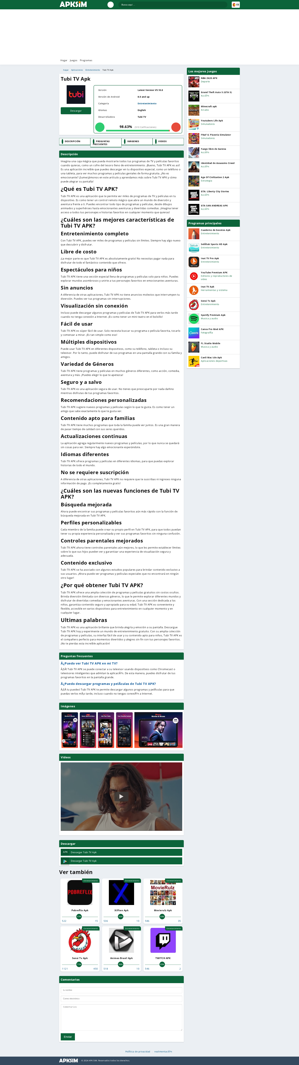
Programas (86, 60)
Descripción (72, 141)
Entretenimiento (92, 70)
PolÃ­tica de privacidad (137, 1052)
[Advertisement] (149, 33)
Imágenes (133, 141)
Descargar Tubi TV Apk (80, 852)
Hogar (63, 60)
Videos (162, 141)
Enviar (68, 1036)
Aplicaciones (77, 70)
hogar (66, 70)
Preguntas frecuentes (101, 143)
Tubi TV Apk (108, 70)
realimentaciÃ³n (163, 1052)
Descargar (76, 110)
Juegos (73, 60)
